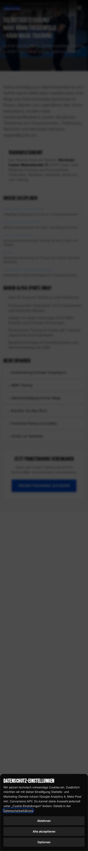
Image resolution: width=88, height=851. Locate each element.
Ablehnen (44, 820)
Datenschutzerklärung (18, 810)
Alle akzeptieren (44, 831)
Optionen (44, 842)
